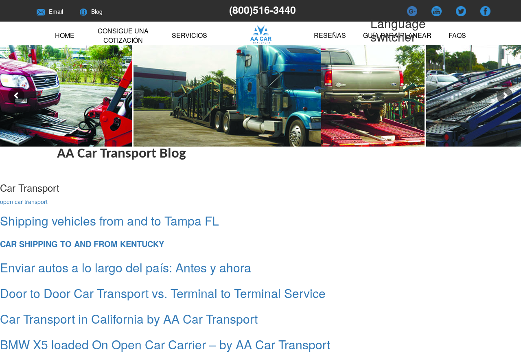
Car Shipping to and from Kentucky (82, 244)
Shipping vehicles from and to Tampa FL (109, 220)
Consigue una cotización (123, 35)
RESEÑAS (330, 35)
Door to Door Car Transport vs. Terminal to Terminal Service (163, 293)
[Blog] (83, 11)
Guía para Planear (397, 35)
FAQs (457, 35)
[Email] (41, 11)
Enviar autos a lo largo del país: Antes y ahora (125, 267)
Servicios (189, 35)
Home (64, 35)
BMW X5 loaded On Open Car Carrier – (165, 344)
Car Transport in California (129, 318)
